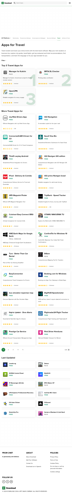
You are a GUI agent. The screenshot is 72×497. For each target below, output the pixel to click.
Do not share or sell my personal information (57, 467)
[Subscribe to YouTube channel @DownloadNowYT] (11, 481)
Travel (58, 38)
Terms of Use (54, 460)
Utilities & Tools (66, 38)
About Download (31, 457)
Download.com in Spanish (33, 466)
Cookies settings (55, 472)
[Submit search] (14, 2)
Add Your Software (31, 460)
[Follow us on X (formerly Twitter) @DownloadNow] (7, 481)
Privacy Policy (54, 457)
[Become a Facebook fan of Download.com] (3, 481)
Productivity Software (25, 38)
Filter (3, 60)
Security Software (51, 38)
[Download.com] (7, 3)
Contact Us (29, 463)
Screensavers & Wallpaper (38, 38)
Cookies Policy (54, 463)
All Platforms (5, 38)
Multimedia (16, 38)
